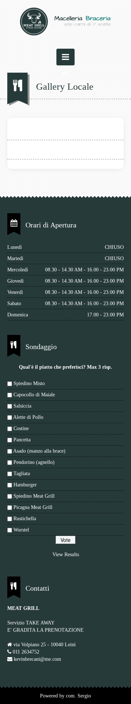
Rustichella (24, 518)
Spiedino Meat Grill (34, 496)
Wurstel (21, 530)
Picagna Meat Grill (32, 507)
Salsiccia (22, 406)
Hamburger (25, 484)
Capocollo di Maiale (34, 394)
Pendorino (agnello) (34, 462)
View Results (65, 554)
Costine (21, 428)
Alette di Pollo (28, 417)
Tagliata (21, 473)
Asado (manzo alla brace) (39, 451)
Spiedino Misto (29, 383)
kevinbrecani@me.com (37, 659)
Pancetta (22, 439)
